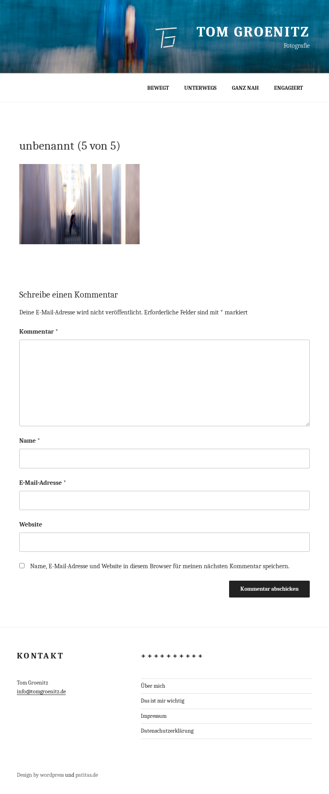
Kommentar (38, 331)
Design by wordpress (40, 775)
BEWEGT (158, 88)
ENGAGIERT (288, 88)
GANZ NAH (245, 88)
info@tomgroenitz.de (41, 691)
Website (30, 524)
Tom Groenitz (253, 32)
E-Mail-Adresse (42, 482)
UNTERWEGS (200, 88)
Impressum (154, 716)
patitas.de (86, 775)
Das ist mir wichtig (162, 700)
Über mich (153, 686)
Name (29, 440)
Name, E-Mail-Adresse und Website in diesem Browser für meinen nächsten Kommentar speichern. (159, 566)
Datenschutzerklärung (167, 730)
